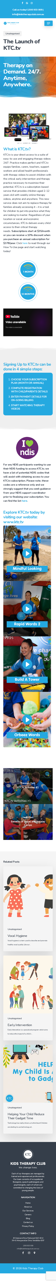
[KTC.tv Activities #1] (28, 786)
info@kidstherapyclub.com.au (28, 14)
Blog (28, 1218)
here (25, 243)
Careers (28, 1214)
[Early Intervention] (28, 998)
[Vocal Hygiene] (28, 908)
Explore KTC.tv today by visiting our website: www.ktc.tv (24, 517)
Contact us (28, 1222)
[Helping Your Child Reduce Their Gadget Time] (28, 1089)
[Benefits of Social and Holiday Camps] (28, 822)
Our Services (28, 1210)
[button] (48, 23)
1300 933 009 (34, 9)
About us (28, 1206)
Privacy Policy (28, 1226)
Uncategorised (12, 33)
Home (28, 1203)
